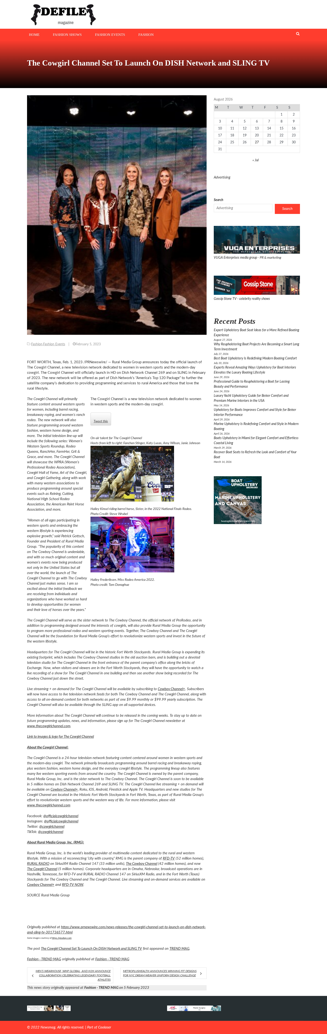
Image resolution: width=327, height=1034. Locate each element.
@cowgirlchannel (51, 826)
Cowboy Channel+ (171, 689)
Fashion (146, 35)
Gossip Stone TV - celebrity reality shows (242, 299)
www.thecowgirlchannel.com (48, 726)
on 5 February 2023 (116, 987)
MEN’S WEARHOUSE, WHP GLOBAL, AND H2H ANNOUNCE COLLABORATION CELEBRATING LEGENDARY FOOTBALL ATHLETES (73, 975)
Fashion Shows (67, 35)
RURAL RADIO (38, 864)
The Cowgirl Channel (42, 869)
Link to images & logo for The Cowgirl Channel (60, 736)
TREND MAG (179, 948)
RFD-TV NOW (72, 885)
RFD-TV (169, 858)
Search (218, 200)
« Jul (256, 160)
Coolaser (104, 1027)
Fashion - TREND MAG (44, 959)
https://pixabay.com (62, 938)
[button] (146, 474)
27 (257, 142)
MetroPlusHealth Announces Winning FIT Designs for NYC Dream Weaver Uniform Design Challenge (160, 973)
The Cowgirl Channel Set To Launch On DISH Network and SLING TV (91, 948)
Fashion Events (110, 35)
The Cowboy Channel (141, 864)
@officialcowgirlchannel (60, 816)
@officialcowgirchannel (61, 821)
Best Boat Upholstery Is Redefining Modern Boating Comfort (255, 358)
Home (34, 35)
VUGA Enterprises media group (236, 257)
